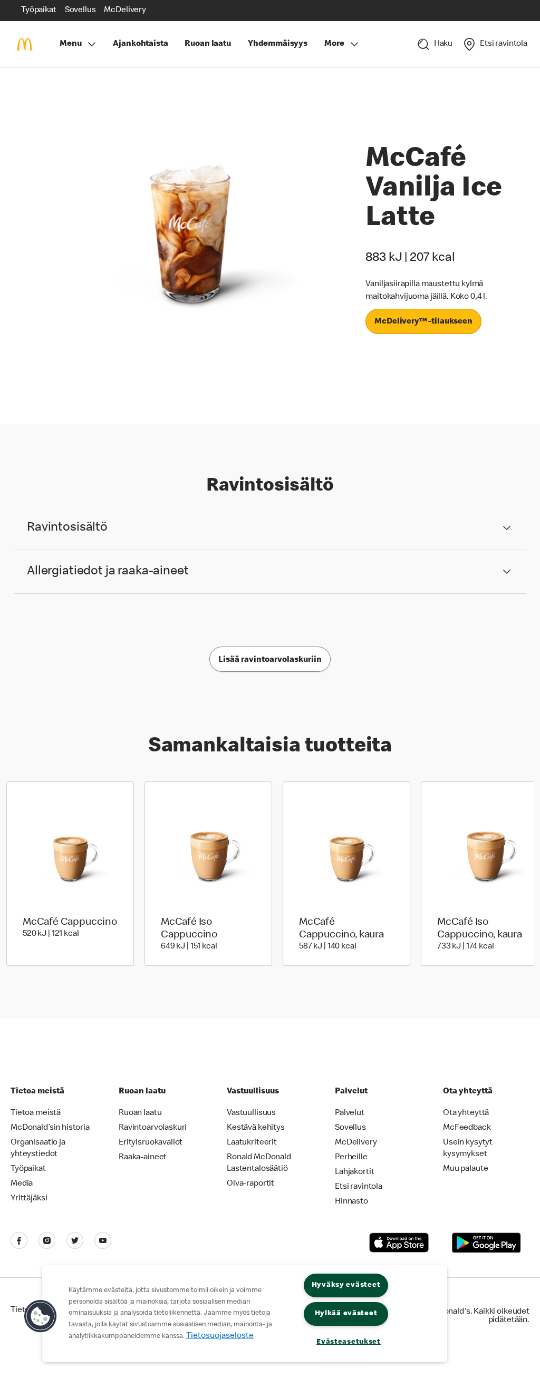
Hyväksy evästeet (346, 1285)
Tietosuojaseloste (220, 1336)
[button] (40, 1316)
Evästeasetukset (348, 1342)
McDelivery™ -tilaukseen (423, 322)
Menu (70, 44)
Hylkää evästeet (346, 1313)
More (334, 44)
